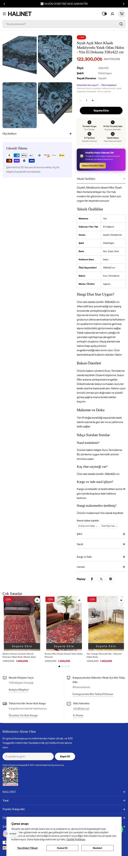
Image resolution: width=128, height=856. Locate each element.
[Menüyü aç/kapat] (4, 14)
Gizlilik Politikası (75, 839)
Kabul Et (62, 848)
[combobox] (64, 24)
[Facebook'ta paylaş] (92, 579)
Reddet (97, 848)
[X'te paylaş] (101, 579)
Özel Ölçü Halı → (109, 526)
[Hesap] (112, 14)
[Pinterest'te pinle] (110, 579)
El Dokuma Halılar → (88, 526)
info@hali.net (81, 708)
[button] (4, 4)
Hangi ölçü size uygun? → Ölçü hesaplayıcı (97, 85)
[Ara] (121, 24)
